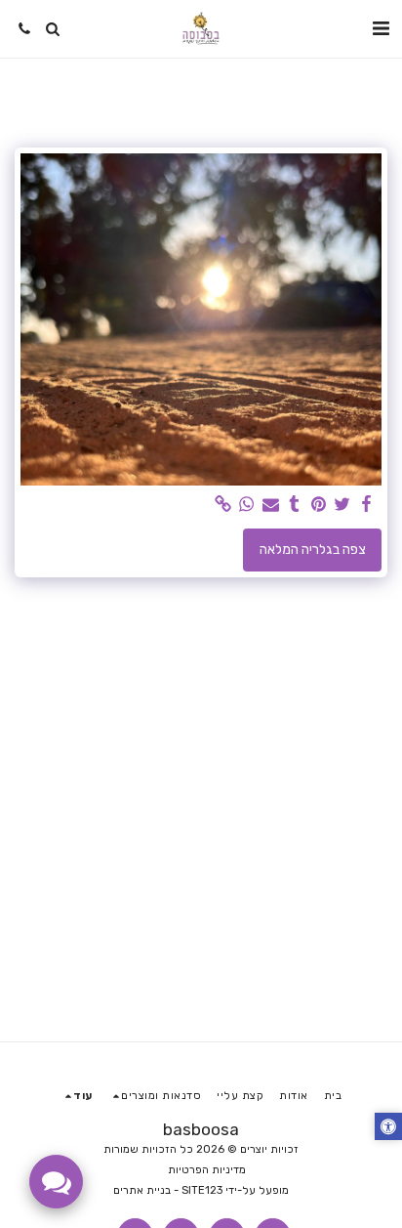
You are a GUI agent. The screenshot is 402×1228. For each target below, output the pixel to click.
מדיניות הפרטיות (207, 1170)
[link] (223, 504)
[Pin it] (319, 504)
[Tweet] (342, 504)
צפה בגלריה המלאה (313, 549)
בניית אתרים (142, 1190)
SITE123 (201, 1190)
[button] (380, 28)
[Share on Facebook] (367, 504)
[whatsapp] (247, 504)
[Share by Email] (271, 504)
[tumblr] (294, 504)
